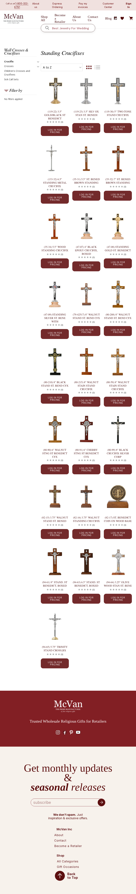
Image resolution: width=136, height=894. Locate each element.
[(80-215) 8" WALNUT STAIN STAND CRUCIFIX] (86, 361)
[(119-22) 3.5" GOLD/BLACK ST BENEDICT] (55, 90)
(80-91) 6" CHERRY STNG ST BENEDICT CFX (86, 453)
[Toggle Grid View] (89, 67)
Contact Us (93, 18)
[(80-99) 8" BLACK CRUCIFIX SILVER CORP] (118, 429)
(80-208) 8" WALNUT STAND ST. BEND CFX (118, 316)
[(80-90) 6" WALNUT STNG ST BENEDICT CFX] (55, 429)
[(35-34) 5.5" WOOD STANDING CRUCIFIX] (55, 226)
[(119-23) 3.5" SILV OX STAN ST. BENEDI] (86, 90)
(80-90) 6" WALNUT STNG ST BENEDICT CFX (54, 453)
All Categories (67, 861)
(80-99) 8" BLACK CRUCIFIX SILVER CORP (118, 453)
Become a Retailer (60, 18)
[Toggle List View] (97, 67)
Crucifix (9, 61)
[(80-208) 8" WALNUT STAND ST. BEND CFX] (118, 294)
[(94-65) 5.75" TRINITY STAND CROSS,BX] (55, 626)
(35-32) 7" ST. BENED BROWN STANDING (117, 180)
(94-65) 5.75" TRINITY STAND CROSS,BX (55, 648)
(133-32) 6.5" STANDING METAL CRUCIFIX (55, 182)
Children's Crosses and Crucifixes (17, 72)
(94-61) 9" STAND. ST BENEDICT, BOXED (54, 583)
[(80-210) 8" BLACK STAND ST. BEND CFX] (55, 361)
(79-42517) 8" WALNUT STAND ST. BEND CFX (86, 316)
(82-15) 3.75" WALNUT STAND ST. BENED (55, 519)
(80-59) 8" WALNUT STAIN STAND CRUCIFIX (117, 385)
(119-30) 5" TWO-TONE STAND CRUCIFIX (117, 113)
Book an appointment (115, 18)
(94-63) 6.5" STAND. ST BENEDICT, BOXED (86, 583)
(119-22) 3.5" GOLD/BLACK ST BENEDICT (55, 115)
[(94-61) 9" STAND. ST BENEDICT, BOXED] (55, 561)
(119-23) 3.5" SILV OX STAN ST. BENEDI (86, 113)
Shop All (44, 18)
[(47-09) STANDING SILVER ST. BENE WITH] (55, 294)
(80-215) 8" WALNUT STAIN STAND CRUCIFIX (86, 385)
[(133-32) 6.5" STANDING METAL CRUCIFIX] (55, 158)
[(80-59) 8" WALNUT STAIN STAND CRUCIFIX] (118, 361)
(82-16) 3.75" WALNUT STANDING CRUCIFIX (86, 519)
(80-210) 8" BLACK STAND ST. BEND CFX (54, 383)
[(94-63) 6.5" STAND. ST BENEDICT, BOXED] (86, 561)
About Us (76, 18)
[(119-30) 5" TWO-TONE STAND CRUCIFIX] (118, 90)
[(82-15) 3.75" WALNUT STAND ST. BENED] (55, 497)
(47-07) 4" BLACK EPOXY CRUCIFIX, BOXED (86, 250)
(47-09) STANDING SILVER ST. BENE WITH (55, 318)
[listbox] (61, 67)
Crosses (9, 66)
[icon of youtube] (78, 732)
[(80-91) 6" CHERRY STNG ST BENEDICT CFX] (86, 429)
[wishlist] (122, 18)
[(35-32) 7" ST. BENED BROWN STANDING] (118, 158)
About (58, 835)
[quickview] (62, 87)
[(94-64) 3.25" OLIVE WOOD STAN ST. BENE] (118, 561)
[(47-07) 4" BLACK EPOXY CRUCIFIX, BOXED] (86, 226)
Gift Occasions (68, 867)
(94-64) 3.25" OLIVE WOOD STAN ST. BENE (118, 583)
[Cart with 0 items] (131, 18)
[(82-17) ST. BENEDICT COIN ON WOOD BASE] (118, 497)
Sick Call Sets (11, 79)
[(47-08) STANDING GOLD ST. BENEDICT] (118, 226)
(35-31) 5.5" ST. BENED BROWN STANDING (86, 180)
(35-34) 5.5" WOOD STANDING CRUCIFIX (54, 248)
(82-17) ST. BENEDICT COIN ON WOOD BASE (118, 519)
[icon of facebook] (65, 732)
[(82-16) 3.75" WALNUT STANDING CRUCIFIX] (86, 497)
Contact (60, 840)
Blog (108, 18)
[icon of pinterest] (71, 732)
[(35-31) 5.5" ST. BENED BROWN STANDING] (86, 158)
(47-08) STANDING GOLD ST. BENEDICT (118, 248)
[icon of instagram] (58, 732)
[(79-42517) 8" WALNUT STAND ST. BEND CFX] (86, 294)
